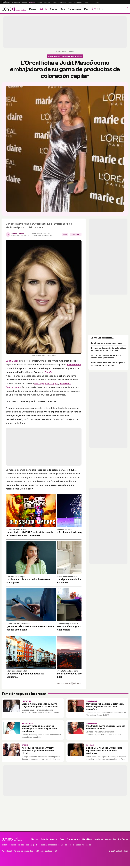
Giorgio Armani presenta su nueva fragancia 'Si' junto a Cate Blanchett (40, 705)
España (48, 372)
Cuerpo (53, 9)
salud (60, 845)
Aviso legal (7, 851)
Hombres (98, 839)
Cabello (43, 9)
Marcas (32, 9)
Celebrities (110, 839)
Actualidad (16, 2)
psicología (69, 845)
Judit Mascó (12, 361)
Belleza (32, 2)
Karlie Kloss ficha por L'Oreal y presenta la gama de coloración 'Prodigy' (38, 751)
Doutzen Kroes (13, 387)
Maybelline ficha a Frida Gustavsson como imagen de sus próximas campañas (105, 707)
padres (36, 845)
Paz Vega (39, 383)
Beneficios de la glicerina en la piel (107, 343)
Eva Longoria (51, 383)
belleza (21, 845)
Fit (92, 2)
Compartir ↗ (75, 234)
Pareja (54, 2)
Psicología (78, 2)
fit (83, 845)
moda (13, 845)
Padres (47, 2)
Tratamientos (74, 9)
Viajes (97, 2)
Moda (24, 2)
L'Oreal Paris (74, 364)
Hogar (86, 2)
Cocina (39, 2)
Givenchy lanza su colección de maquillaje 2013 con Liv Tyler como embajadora (40, 729)
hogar (78, 845)
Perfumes (26, 701)
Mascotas (62, 2)
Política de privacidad (23, 851)
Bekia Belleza (61, 52)
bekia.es (6, 845)
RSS (55, 851)
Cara (62, 9)
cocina (29, 845)
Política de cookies (43, 851)
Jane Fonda (65, 383)
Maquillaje (89, 9)
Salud (70, 2)
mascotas (52, 845)
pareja (44, 845)
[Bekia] (6, 2)
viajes (88, 845)
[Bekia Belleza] (14, 9)
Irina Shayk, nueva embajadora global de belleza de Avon (105, 727)
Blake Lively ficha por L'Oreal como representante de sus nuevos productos (104, 751)
